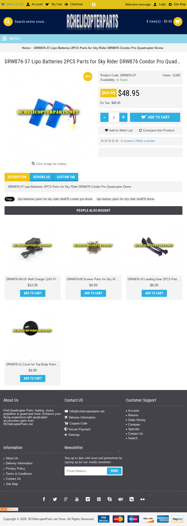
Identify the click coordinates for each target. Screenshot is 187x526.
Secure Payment (79, 429)
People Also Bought (94, 210)
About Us (12, 458)
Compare (134, 424)
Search (133, 438)
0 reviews (127, 141)
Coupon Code (78, 423)
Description (17, 177)
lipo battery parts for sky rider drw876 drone (125, 199)
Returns (133, 415)
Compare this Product (158, 130)
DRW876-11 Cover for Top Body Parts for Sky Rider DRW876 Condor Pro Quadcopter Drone (33, 364)
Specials (134, 429)
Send (114, 471)
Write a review (145, 141)
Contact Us (135, 433)
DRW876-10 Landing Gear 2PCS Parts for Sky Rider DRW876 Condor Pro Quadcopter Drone (155, 279)
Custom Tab (66, 177)
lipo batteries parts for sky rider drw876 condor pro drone (55, 199)
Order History (137, 420)
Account (133, 410)
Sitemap (73, 434)
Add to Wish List (120, 130)
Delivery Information (82, 417)
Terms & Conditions (19, 473)
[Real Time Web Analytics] (9, 510)
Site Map (12, 483)
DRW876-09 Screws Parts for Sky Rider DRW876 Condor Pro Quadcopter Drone (94, 279)
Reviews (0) (41, 177)
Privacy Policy (15, 468)
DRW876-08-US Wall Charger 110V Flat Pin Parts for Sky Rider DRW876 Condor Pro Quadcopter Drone (33, 279)
